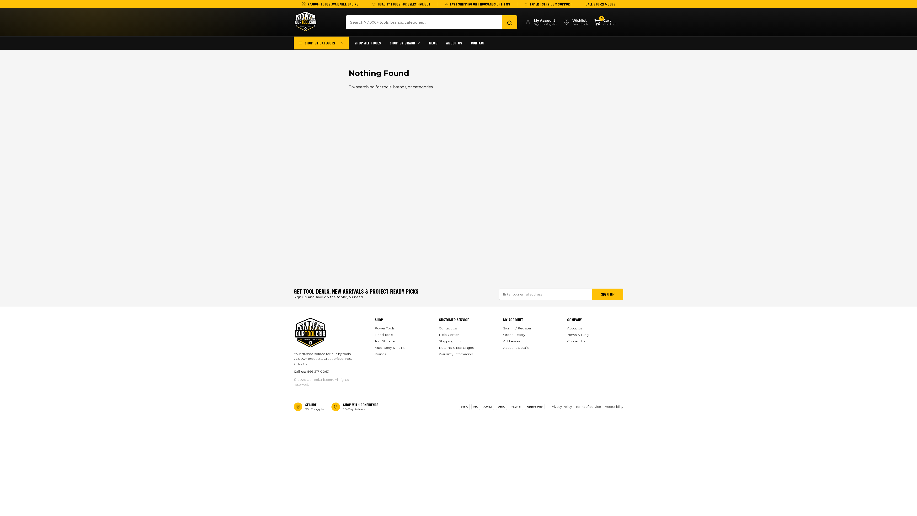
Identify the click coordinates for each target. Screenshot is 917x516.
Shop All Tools (367, 42)
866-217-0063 (318, 371)
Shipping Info (450, 341)
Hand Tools (384, 335)
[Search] (509, 22)
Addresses (511, 341)
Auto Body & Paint (390, 347)
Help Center (449, 335)
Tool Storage (385, 341)
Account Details (516, 347)
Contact (478, 42)
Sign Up (607, 294)
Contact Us (448, 328)
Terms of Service (588, 406)
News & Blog (578, 335)
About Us (454, 42)
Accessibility (614, 406)
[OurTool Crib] (305, 21)
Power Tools (385, 328)
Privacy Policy (561, 406)
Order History (514, 335)
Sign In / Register (517, 328)
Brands (380, 354)
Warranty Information (456, 354)
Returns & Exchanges (456, 347)
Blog (433, 42)
